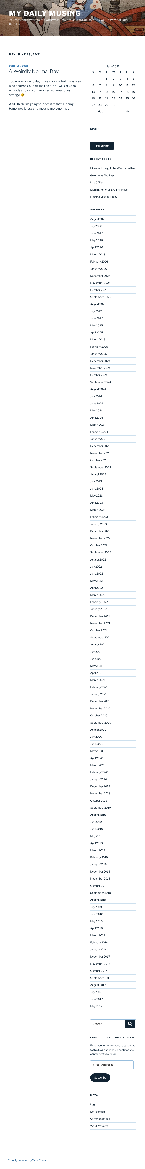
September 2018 (100, 892)
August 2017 (98, 985)
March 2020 (98, 765)
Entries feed (97, 1111)
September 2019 (100, 807)
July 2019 (96, 821)
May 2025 (96, 325)
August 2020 (98, 729)
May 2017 (96, 1006)
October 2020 (99, 715)
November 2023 (100, 453)
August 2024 (98, 389)
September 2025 (100, 297)
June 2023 (96, 488)
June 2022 (96, 573)
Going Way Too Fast (102, 175)
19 (133, 91)
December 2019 (100, 786)
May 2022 (96, 580)
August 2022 (98, 559)
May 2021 (96, 665)
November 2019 (100, 793)
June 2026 (96, 233)
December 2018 (100, 871)
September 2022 (100, 552)
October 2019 (98, 800)
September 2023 (100, 467)
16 (113, 91)
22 (106, 98)
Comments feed (100, 1118)
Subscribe (100, 1077)
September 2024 (100, 382)
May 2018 (96, 921)
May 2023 (96, 495)
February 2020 (99, 772)
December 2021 (100, 616)
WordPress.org (99, 1125)
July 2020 (96, 736)
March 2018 (97, 935)
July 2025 (96, 311)
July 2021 (96, 651)
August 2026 (98, 219)
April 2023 (96, 502)
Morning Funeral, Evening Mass (109, 189)
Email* (94, 128)
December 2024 (100, 360)
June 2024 (96, 403)
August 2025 (98, 304)
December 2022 (100, 531)
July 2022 (96, 566)
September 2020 (100, 722)
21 (100, 98)
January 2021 (98, 694)
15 (106, 91)
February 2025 (99, 346)
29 (106, 104)
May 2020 (96, 750)
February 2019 (99, 857)
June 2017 (96, 999)
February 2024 (99, 431)
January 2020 (98, 779)
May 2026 (96, 240)
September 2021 (100, 637)
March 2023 (97, 509)
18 (127, 91)
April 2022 (96, 587)
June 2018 (96, 914)
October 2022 (98, 545)
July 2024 (96, 396)
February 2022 (99, 602)
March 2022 (97, 595)
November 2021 (100, 623)
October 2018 (98, 885)
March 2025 (97, 339)
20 (93, 98)
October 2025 (98, 290)
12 (133, 85)
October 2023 (98, 460)
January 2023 (98, 524)
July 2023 (96, 481)
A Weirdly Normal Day (34, 71)
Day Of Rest (97, 182)
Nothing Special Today (103, 196)
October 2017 (98, 970)
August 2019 (98, 814)
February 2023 (99, 516)
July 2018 (96, 907)
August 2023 (98, 474)
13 (93, 91)
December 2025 (100, 275)
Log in (93, 1104)
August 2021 (98, 644)
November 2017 (100, 963)
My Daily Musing (45, 13)
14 (100, 91)
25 (127, 98)
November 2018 (100, 878)
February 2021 (99, 687)
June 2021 (96, 658)
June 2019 (96, 828)
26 (133, 98)
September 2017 (100, 978)
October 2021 (98, 630)
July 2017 (96, 992)
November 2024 (100, 367)
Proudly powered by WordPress (27, 1160)
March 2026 (97, 254)
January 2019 (98, 864)
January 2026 (98, 268)
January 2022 (98, 609)
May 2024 (96, 410)
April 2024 (96, 417)
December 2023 (100, 445)
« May (99, 111)
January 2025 (98, 353)
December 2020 (100, 701)
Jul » (126, 111)
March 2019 (97, 850)
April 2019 (96, 843)
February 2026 (99, 261)
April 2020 (96, 758)
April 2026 (96, 247)
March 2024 (97, 424)
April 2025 (96, 332)
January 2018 (98, 949)
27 (93, 104)
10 (120, 85)
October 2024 (98, 375)
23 (113, 98)
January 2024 (98, 438)
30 (113, 104)
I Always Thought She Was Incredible (112, 168)
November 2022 (100, 538)
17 (120, 91)
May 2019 (96, 836)
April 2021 (96, 673)
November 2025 (100, 282)
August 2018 (98, 899)
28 (100, 104)
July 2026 (96, 226)
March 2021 (97, 680)
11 (127, 85)
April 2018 (96, 928)
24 (120, 98)
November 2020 (100, 708)
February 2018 (99, 942)
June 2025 (96, 318)
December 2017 (100, 956)
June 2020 (96, 743)
